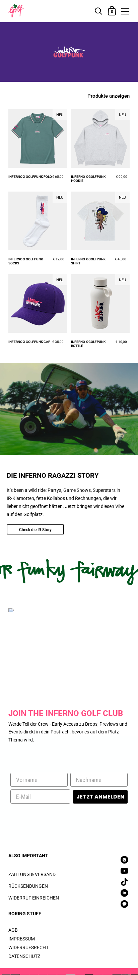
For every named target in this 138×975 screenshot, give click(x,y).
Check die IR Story (35, 529)
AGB (13, 930)
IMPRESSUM (21, 938)
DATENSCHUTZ (24, 956)
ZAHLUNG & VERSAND (32, 874)
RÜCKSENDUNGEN (28, 886)
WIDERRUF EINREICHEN (33, 898)
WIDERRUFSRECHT (28, 947)
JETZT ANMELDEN (100, 797)
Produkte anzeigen (108, 96)
